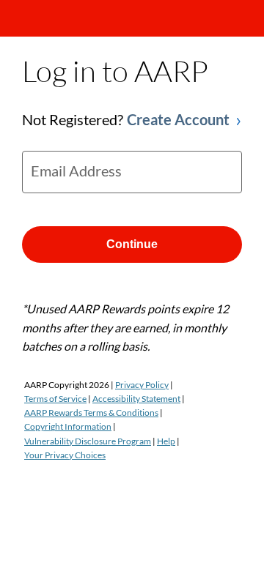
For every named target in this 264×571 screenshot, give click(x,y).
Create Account (178, 119)
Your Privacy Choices (65, 454)
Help (166, 441)
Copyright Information (67, 426)
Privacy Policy (142, 384)
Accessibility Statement (136, 398)
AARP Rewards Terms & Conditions (91, 412)
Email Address (76, 170)
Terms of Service (55, 398)
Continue (132, 244)
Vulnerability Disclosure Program (87, 441)
